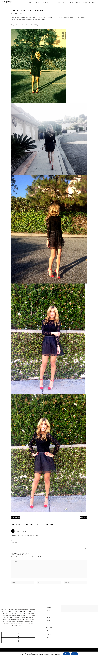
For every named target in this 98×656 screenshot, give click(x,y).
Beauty (38, 2)
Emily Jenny (19, 529)
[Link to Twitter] (18, 642)
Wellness (69, 2)
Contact (92, 2)
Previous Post (15, 517)
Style (31, 2)
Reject (74, 653)
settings (58, 654)
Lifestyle (61, 2)
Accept (66, 653)
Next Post (83, 517)
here (32, 25)
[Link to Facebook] (18, 634)
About (85, 2)
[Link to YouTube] (18, 639)
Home (49, 607)
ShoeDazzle (49, 17)
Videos (77, 2)
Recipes (45, 2)
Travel (52, 2)
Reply (85, 548)
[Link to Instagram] (18, 636)
